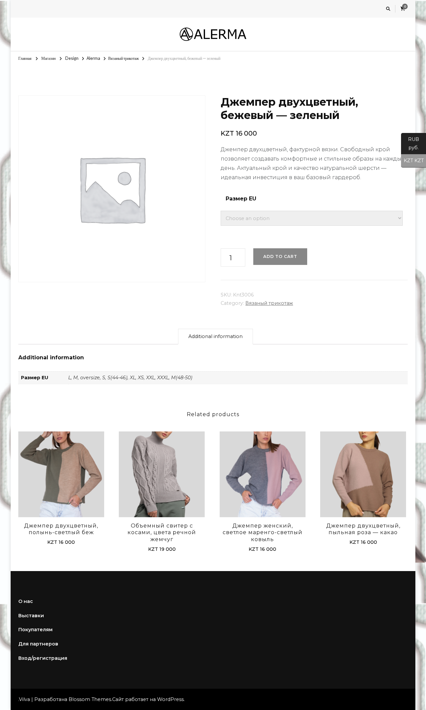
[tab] (215, 336)
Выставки (31, 616)
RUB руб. (410, 143)
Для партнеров (38, 644)
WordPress (170, 699)
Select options (61, 475)
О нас (25, 601)
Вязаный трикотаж (269, 303)
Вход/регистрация (42, 658)
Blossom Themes (90, 699)
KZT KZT (412, 161)
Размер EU (241, 198)
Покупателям (35, 630)
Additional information (215, 336)
